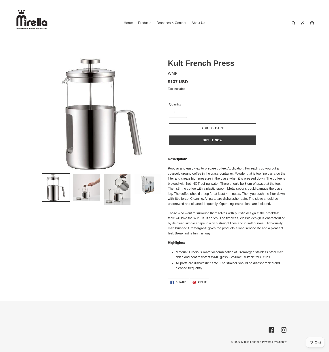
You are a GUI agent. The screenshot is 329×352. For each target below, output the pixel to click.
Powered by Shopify (274, 341)
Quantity (175, 104)
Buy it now (212, 140)
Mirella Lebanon (251, 341)
